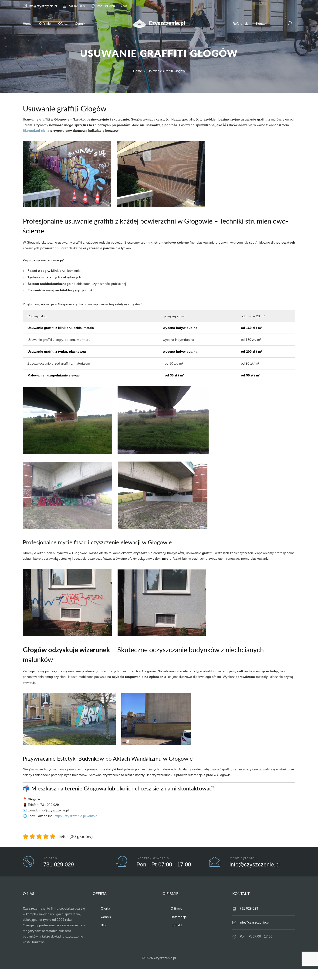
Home (27, 23)
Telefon (50, 858)
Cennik (80, 23)
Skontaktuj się (34, 130)
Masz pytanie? (243, 858)
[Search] (290, 23)
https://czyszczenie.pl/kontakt (75, 816)
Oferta (63, 23)
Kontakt (261, 23)
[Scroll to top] (305, 956)
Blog (104, 925)
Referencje (241, 23)
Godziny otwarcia (152, 858)
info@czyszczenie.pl (43, 6)
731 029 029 (76, 6)
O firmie (45, 23)
